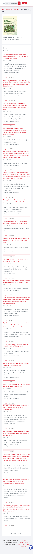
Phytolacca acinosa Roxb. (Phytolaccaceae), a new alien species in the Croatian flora (16, 222)
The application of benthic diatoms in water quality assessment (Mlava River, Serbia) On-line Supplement (16, 433)
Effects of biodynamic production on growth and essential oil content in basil (16, 385)
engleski (9, 77)
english (24, 3)
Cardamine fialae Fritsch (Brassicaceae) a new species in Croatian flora (15, 260)
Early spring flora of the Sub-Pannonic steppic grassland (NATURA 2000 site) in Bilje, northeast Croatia (15, 57)
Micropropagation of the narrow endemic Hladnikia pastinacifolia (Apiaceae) (15, 345)
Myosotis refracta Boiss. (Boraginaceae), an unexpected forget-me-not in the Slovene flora (16, 240)
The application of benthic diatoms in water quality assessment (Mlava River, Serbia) (16, 201)
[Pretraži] (19, 3)
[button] (29, 3)
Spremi (19, 551)
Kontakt (23, 546)
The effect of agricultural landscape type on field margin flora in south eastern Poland (16, 282)
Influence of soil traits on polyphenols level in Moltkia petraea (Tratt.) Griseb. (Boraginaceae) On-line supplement (16, 482)
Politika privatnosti (23, 544)
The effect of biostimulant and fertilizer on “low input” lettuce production (16, 364)
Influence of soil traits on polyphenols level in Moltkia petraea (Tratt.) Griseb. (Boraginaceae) (16, 408)
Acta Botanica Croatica (11, 10)
